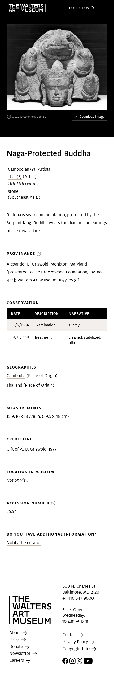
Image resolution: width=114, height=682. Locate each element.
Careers (17, 660)
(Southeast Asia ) (24, 197)
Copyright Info (76, 648)
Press (14, 639)
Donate (16, 646)
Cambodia (16, 375)
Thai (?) (15, 176)
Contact (70, 635)
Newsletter (20, 653)
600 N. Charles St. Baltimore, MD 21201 (81, 589)
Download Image (92, 116)
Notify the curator (24, 542)
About (15, 632)
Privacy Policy (75, 641)
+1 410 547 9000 (78, 598)
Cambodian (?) (21, 169)
